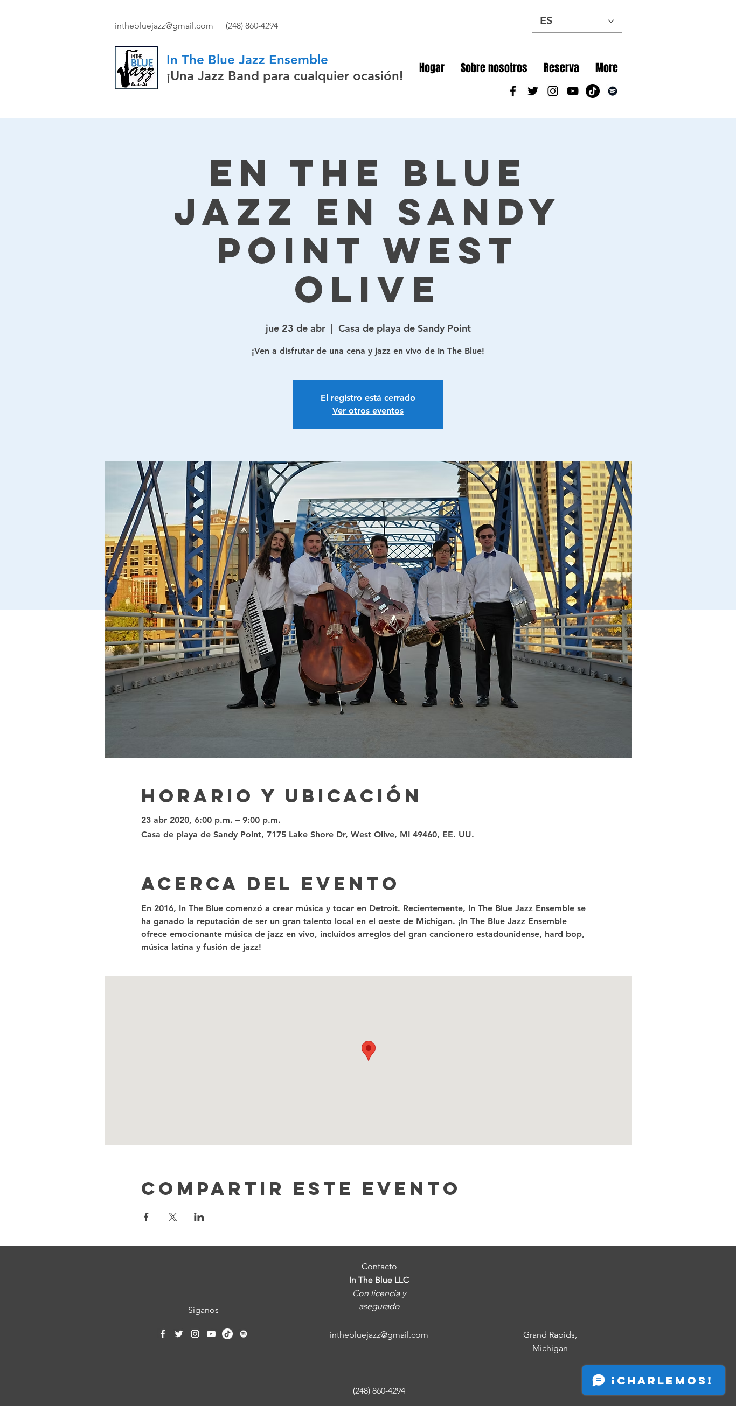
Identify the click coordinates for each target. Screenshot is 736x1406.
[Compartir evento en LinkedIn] (199, 1217)
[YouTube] (573, 91)
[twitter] (533, 91)
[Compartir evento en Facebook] (146, 1217)
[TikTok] (593, 91)
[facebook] (513, 91)
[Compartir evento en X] (173, 1217)
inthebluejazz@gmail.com (164, 25)
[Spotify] (613, 91)
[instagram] (553, 91)
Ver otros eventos (368, 410)
